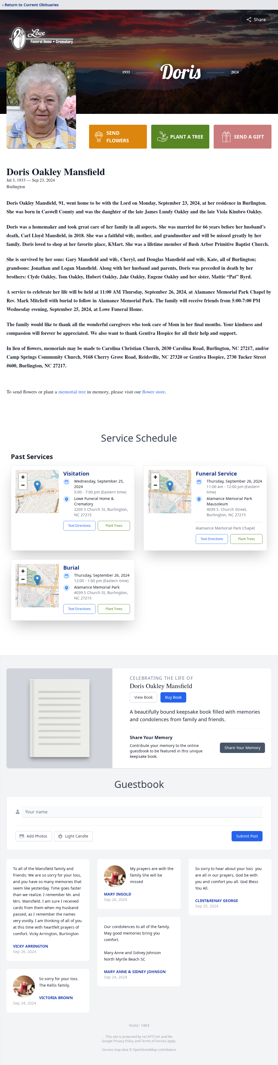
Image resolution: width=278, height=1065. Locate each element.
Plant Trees (114, 525)
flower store (153, 391)
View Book (143, 697)
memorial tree (72, 391)
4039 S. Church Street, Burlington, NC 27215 (227, 512)
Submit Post (247, 836)
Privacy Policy (123, 1041)
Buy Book (173, 697)
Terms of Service (153, 1041)
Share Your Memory (242, 747)
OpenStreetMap (145, 1049)
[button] (37, 486)
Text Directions (79, 525)
